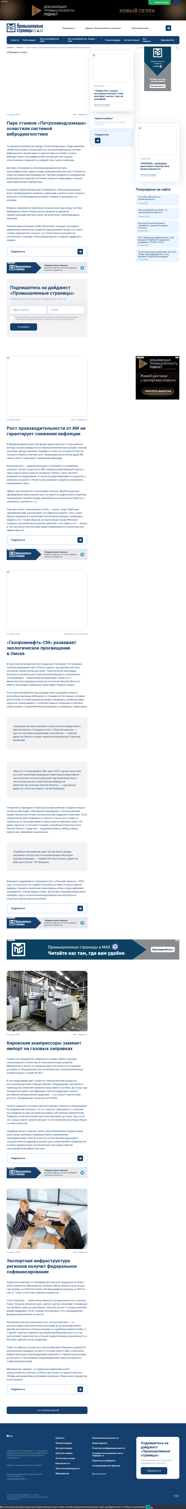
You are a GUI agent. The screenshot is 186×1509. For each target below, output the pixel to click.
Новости (15, 40)
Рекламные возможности (105, 1438)
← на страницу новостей (47, 1410)
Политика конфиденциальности (108, 1448)
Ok (148, 1507)
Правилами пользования (66, 317)
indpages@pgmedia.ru (17, 1479)
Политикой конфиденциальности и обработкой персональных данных (44, 319)
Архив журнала (99, 1443)
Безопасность (63, 1463)
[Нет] (152, 1507)
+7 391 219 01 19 (14, 1476)
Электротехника (64, 1453)
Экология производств (67, 1468)
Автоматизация (131, 40)
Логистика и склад (65, 1458)
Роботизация (29, 40)
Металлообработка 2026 (49, 40)
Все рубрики (147, 40)
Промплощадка (112, 40)
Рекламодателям (140, 28)
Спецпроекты (68, 28)
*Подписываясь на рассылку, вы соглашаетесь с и (47, 318)
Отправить (23, 326)
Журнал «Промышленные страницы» (103, 28)
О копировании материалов (106, 1466)
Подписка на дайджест (104, 1460)
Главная (10, 47)
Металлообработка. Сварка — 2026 (82, 40)
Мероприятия (167, 40)
